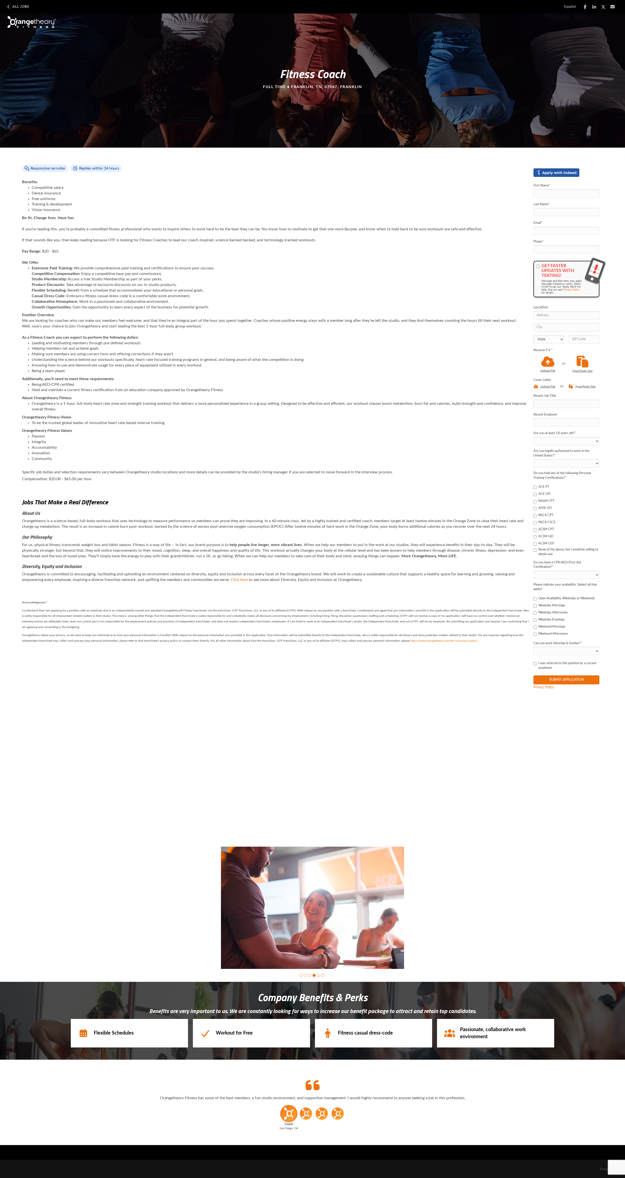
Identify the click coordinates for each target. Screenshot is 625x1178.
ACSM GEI (545, 536)
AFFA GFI (545, 508)
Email (537, 222)
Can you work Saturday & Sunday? (557, 643)
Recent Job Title (544, 395)
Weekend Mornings (551, 626)
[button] (300, 975)
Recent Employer (545, 414)
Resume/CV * (543, 350)
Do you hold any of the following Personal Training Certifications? (562, 475)
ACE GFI (544, 494)
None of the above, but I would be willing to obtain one (568, 552)
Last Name (541, 204)
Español (570, 7)
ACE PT (543, 486)
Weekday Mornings (551, 605)
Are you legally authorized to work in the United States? (561, 453)
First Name (541, 185)
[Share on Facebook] (585, 7)
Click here (239, 580)
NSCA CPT (546, 515)
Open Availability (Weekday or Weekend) (566, 598)
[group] (312, 908)
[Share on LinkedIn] (594, 7)
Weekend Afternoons (553, 633)
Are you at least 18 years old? (554, 433)
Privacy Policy (571, 289)
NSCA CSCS (546, 522)
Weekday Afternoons (553, 612)
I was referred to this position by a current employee (567, 666)
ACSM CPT (546, 529)
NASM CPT (546, 501)
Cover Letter (542, 380)
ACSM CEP (546, 543)
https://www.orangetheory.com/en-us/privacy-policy (443, 640)
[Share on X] (603, 7)
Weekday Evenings (551, 619)
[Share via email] (612, 6)
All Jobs (20, 7)
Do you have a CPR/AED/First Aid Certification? (557, 565)
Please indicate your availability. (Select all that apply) (565, 587)
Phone (538, 241)
